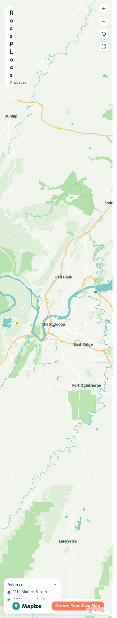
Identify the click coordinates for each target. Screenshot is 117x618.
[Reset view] (104, 34)
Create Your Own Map (77, 605)
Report (100, 611)
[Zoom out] (104, 21)
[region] (56, 309)
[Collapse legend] (55, 584)
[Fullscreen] (104, 46)
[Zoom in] (104, 9)
